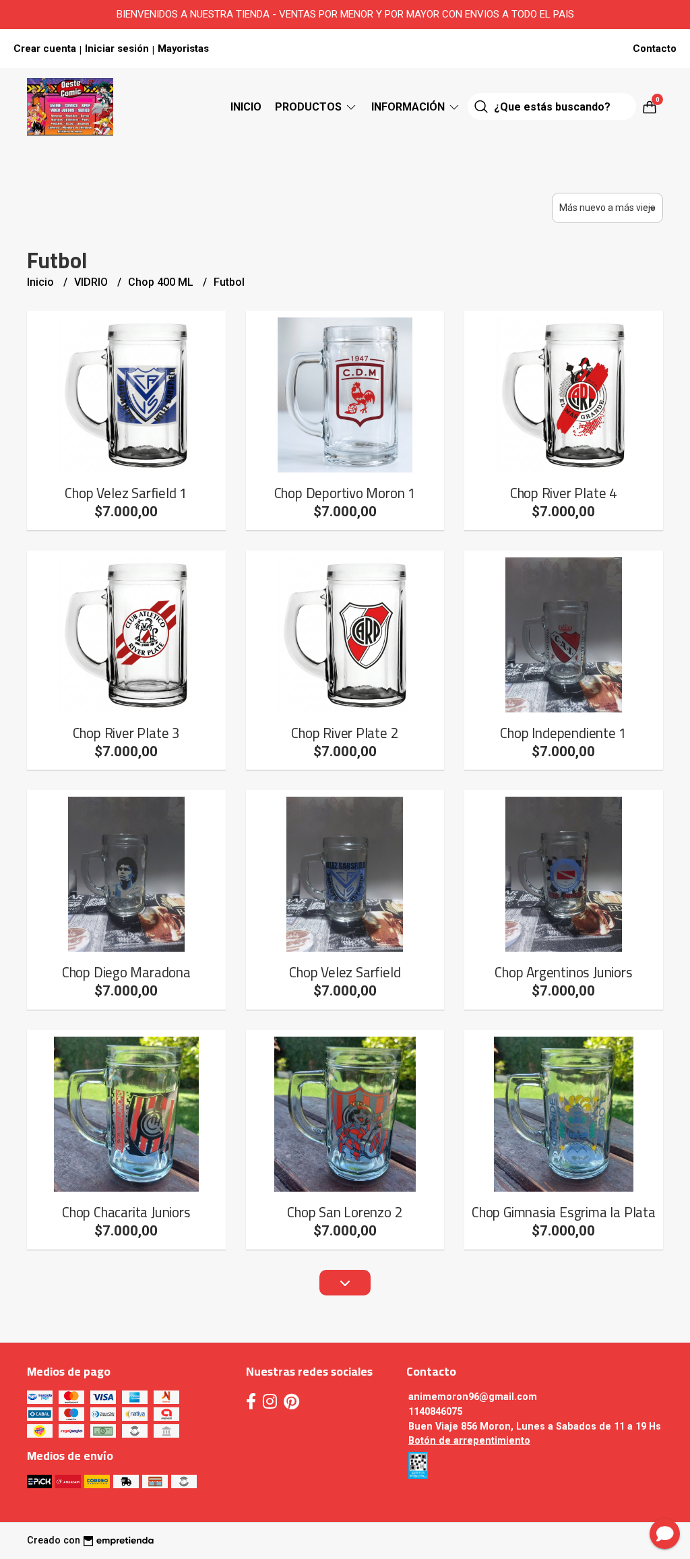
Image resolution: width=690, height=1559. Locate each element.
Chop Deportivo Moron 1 (345, 493)
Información (409, 106)
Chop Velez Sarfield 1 (126, 493)
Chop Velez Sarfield (344, 972)
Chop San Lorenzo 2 (344, 1212)
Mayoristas (183, 48)
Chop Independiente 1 (563, 733)
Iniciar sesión (117, 48)
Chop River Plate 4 (563, 493)
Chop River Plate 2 (344, 733)
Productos (309, 106)
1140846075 (435, 1411)
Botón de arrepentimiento (469, 1440)
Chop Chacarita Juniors (126, 1212)
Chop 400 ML (162, 282)
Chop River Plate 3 (126, 733)
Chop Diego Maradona (126, 972)
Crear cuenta (44, 48)
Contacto (655, 48)
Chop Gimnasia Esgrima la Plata (564, 1212)
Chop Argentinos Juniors (563, 972)
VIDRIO (92, 282)
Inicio (245, 106)
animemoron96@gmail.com (472, 1397)
